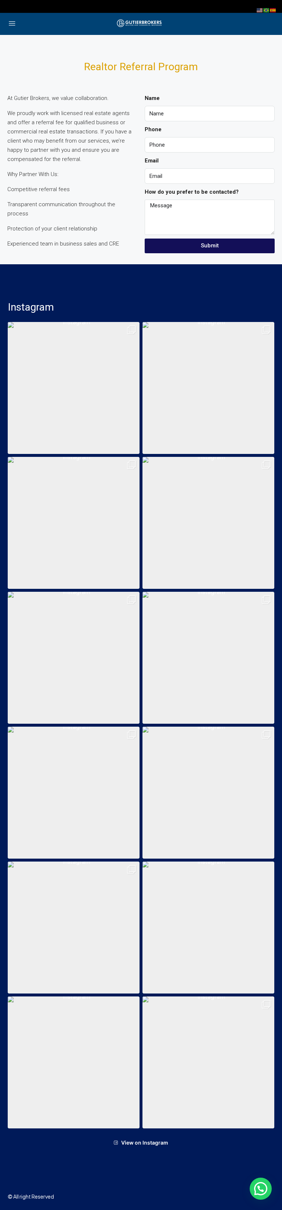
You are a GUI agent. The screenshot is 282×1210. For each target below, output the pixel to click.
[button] (74, 388)
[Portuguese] (266, 10)
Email (152, 160)
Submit (210, 245)
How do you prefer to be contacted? (192, 192)
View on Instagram (144, 1142)
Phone (153, 129)
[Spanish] (273, 10)
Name (152, 98)
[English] (260, 10)
